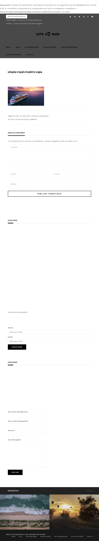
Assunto (11, 430)
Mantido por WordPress (15, 534)
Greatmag (32, 534)
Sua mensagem (14, 440)
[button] (70, 16)
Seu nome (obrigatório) (18, 412)
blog (18, 47)
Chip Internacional (69, 47)
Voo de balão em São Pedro (70, 523)
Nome (10, 328)
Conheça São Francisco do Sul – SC (24, 523)
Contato (30, 54)
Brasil (12, 517)
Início (8, 47)
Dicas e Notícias (65, 517)
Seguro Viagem (49, 47)
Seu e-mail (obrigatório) (18, 421)
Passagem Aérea (32, 47)
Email (10, 337)
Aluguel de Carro (13, 54)
